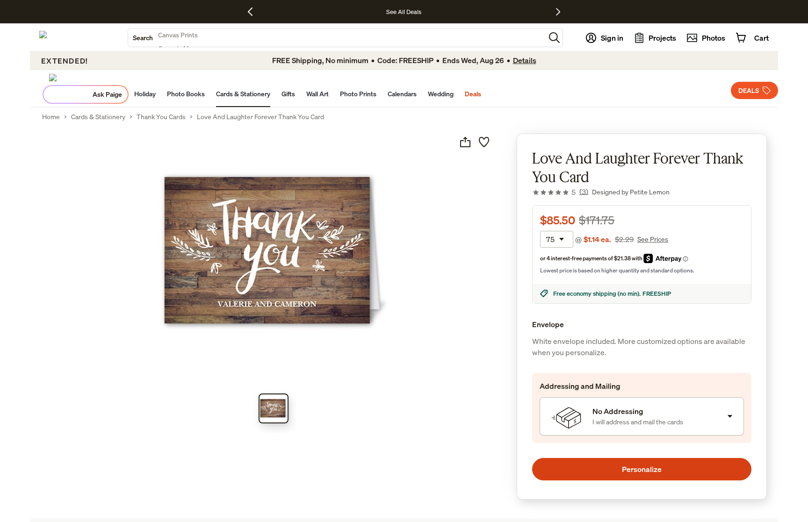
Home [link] (51, 117)
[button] (554, 37)
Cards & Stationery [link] (98, 117)
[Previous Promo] (254, 11)
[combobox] (336, 38)
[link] (560, 192)
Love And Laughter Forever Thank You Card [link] (260, 117)
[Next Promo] (558, 11)
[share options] (465, 142)
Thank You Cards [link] (161, 117)
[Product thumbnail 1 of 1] (274, 408)
